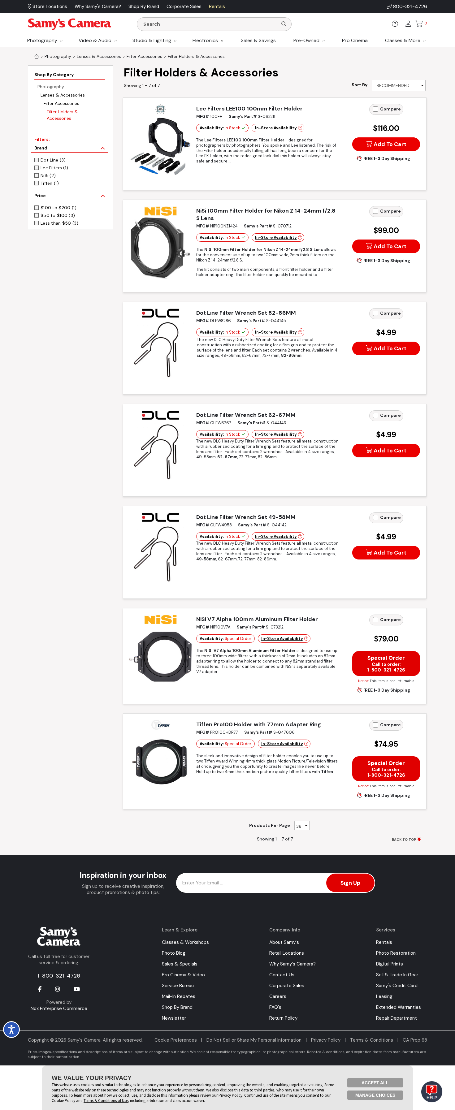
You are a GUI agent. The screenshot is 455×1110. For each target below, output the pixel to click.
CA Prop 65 (415, 1040)
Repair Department (396, 1018)
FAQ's (275, 1007)
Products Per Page (269, 825)
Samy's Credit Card (397, 986)
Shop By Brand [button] (143, 6)
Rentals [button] (217, 6)
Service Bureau (178, 986)
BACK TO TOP (404, 839)
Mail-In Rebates (178, 996)
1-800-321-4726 (58, 975)
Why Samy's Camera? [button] (98, 6)
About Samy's (284, 942)
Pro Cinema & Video (183, 975)
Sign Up (350, 883)
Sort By (359, 85)
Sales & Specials (179, 964)
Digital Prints (389, 964)
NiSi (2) (48, 175)
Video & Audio (95, 40)
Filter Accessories (61, 103)
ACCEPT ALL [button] (375, 1082)
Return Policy (283, 1018)
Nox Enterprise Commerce (59, 1008)
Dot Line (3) (53, 160)
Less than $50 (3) (60, 223)
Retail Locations (286, 953)
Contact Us (281, 975)
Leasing (384, 996)
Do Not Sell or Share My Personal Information (253, 1040)
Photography (42, 40)
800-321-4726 (410, 6)
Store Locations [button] (49, 6)
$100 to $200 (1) (58, 207)
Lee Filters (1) (54, 168)
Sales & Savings (258, 40)
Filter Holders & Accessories (62, 115)
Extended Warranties (398, 1007)
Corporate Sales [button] (184, 6)
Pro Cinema (355, 40)
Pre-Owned (306, 40)
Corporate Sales (286, 986)
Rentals (384, 942)
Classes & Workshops (185, 942)
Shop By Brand (177, 1007)
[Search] (284, 24)
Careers (277, 996)
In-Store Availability (276, 128)
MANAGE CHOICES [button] (375, 1095)
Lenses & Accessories (63, 95)
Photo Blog (173, 953)
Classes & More (402, 40)
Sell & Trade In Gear (397, 975)
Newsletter (174, 1018)
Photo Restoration (396, 953)
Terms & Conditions (371, 1040)
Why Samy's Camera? (292, 964)
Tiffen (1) (50, 183)
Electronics (205, 40)
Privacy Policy (325, 1040)
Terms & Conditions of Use (106, 1100)
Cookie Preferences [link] (175, 1040)
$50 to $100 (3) (58, 215)
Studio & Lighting (151, 40)
